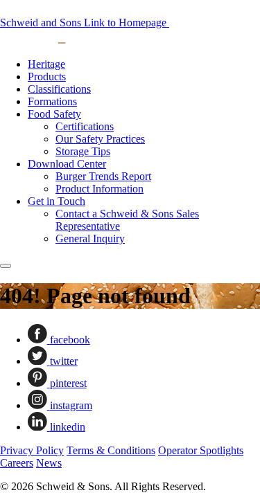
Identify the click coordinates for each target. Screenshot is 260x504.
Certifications (84, 126)
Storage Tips (82, 151)
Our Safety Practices (100, 139)
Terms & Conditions (111, 450)
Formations (52, 101)
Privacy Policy (32, 450)
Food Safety (54, 114)
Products (47, 76)
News (49, 463)
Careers (16, 463)
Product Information (99, 189)
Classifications (59, 89)
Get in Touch (56, 201)
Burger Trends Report (103, 176)
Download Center (67, 164)
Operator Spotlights (200, 450)
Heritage (46, 64)
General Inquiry (90, 238)
